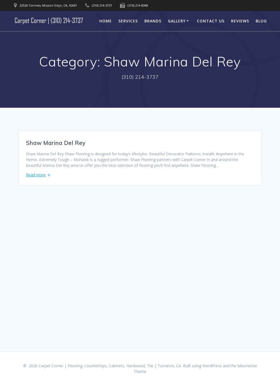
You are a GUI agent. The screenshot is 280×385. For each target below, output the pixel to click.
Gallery (177, 21)
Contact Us (210, 21)
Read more (36, 174)
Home (105, 21)
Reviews (240, 21)
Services (128, 21)
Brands (152, 21)
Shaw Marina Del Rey (55, 142)
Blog (261, 21)
